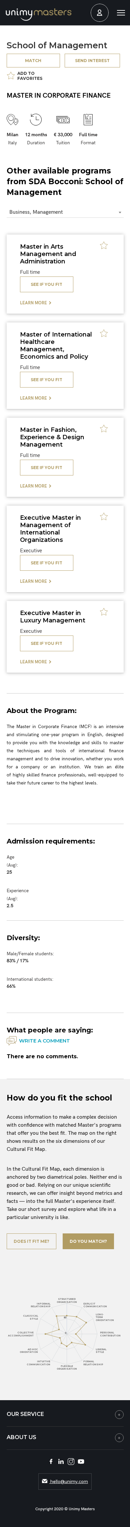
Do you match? (88, 1241)
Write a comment (44, 1040)
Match (33, 60)
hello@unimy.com (68, 1481)
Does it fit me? (31, 1241)
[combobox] (65, 213)
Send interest (92, 60)
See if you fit (46, 284)
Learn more (33, 303)
